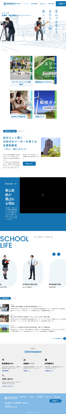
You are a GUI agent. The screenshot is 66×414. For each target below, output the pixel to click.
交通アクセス (43, 3)
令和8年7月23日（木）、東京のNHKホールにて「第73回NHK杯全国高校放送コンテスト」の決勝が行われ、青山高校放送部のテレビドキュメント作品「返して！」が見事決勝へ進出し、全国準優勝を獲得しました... (37, 309)
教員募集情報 (5, 370)
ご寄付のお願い (51, 3)
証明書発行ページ (49, 370)
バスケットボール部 (28, 12)
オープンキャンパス (35, 6)
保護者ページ (27, 370)
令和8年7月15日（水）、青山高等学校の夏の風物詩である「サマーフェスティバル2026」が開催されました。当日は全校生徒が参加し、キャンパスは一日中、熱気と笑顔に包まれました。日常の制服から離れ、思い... (38, 320)
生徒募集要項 (34, 14)
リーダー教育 (22, 405)
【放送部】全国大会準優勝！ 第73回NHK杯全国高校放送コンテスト (26, 306)
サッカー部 (26, 7)
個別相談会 (32, 407)
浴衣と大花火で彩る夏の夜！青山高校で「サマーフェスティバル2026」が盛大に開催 (30, 317)
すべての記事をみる (57, 338)
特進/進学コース (10, 6)
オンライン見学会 (35, 12)
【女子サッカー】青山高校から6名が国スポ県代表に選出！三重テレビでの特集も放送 (30, 327)
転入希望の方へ (34, 9)
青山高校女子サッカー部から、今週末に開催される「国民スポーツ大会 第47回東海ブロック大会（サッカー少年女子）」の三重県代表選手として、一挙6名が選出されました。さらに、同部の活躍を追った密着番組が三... (38, 330)
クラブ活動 (19, 9)
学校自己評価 (9, 14)
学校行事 (19, 7)
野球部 (25, 9)
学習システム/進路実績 (24, 400)
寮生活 (18, 12)
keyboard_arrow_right (64, 338)
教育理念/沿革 (10, 12)
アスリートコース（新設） (12, 9)
